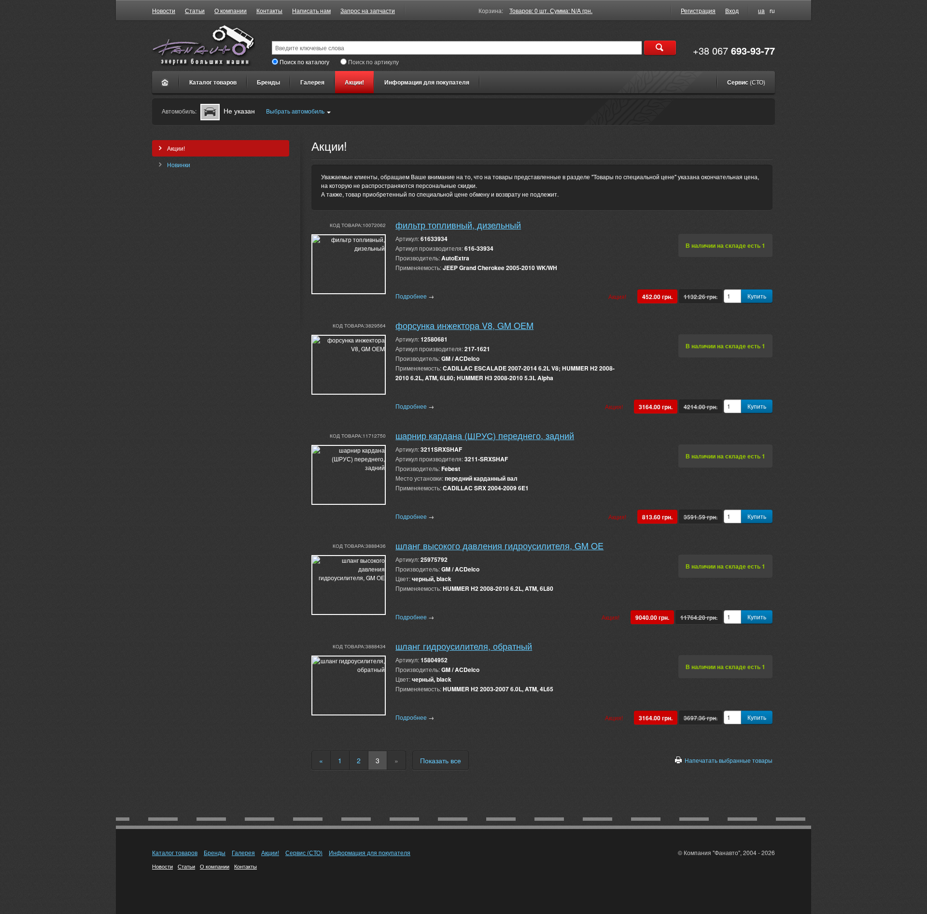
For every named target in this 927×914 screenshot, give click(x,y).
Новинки (178, 164)
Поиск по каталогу (304, 61)
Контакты (269, 10)
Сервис (746, 82)
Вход (732, 10)
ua (761, 10)
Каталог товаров (213, 82)
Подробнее (414, 296)
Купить (756, 296)
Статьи (195, 10)
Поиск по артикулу (373, 61)
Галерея (312, 82)
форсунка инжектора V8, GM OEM (464, 325)
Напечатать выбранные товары (728, 760)
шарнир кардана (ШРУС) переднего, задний (484, 435)
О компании (230, 10)
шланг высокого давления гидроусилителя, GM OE (499, 545)
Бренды (268, 82)
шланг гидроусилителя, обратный (463, 646)
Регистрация (698, 10)
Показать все (440, 760)
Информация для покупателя (426, 82)
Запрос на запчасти (367, 10)
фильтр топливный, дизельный (458, 224)
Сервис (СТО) (304, 852)
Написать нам (311, 10)
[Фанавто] (165, 82)
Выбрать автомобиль (295, 111)
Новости (163, 10)
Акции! (354, 82)
